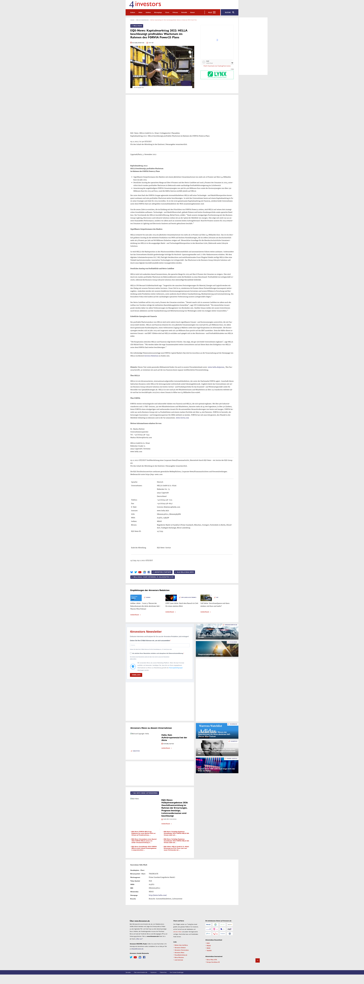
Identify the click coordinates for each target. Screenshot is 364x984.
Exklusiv (132, 12)
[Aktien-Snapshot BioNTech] (223, 924)
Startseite (128, 972)
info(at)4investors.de (137, 949)
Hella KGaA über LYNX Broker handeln (217, 77)
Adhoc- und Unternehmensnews (142, 20)
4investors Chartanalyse (182, 950)
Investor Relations (151, 356)
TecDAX (209, 950)
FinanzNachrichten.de (181, 955)
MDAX (209, 945)
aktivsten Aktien (177, 932)
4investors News (179, 952)
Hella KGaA (137, 26)
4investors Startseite (162, 572)
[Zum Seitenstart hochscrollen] (257, 960)
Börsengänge (158, 12)
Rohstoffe (184, 12)
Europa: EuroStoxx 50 (213, 962)
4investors (132, 20)
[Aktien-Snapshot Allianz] (208, 924)
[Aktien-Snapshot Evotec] (223, 929)
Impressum (154, 972)
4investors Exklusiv (180, 947)
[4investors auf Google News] (144, 572)
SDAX (208, 948)
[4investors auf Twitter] (135, 572)
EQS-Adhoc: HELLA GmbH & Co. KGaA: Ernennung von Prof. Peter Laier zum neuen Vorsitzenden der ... (176, 848)
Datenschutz (163, 972)
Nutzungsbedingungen (176, 667)
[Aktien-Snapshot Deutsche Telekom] (215, 929)
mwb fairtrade (179, 960)
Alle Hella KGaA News (185, 572)
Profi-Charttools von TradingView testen (217, 66)
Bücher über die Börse (181, 945)
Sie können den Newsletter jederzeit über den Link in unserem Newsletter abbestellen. (149, 658)
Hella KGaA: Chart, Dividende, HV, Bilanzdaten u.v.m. (153, 577)
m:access (175, 12)
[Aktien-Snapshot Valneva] (223, 933)
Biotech (192, 12)
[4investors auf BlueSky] (131, 572)
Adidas (148, 597)
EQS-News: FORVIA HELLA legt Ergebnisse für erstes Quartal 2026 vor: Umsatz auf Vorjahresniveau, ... (143, 833)
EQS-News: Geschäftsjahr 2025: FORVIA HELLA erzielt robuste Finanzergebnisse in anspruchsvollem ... (144, 848)
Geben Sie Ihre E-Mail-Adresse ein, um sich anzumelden (150, 640)
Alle (210, 12)
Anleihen (148, 12)
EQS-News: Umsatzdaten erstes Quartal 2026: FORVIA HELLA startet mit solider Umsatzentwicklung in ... (144, 840)
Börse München (179, 957)
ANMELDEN (136, 675)
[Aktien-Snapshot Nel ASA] (230, 929)
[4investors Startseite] (145, 4)
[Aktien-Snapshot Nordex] (208, 933)
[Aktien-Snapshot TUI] (215, 933)
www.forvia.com (182, 418)
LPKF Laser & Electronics (188, 597)
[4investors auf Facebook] (149, 572)
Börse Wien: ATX (212, 959)
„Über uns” (139, 939)
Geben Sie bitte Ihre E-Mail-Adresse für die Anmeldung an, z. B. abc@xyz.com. (151, 649)
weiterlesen (134, 614)
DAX (208, 943)
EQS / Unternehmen (172, 819)
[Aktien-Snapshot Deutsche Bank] (208, 929)
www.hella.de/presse (216, 367)
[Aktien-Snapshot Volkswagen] (230, 933)
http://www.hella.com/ (158, 895)
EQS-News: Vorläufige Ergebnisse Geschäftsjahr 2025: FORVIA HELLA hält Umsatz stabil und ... (176, 833)
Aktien (140, 12)
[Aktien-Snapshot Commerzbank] (230, 924)
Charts (167, 12)
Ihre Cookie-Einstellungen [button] (177, 972)
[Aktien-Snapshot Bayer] (215, 924)
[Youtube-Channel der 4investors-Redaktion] (139, 572)
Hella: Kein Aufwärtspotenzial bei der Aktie (174, 738)
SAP (217, 597)
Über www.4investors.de (140, 972)
